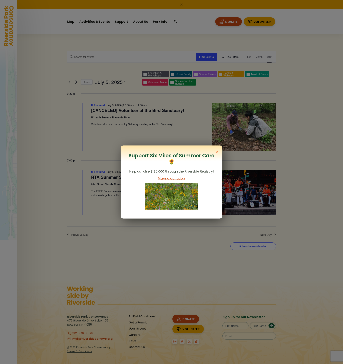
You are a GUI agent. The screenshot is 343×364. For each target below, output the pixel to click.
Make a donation (171, 178)
